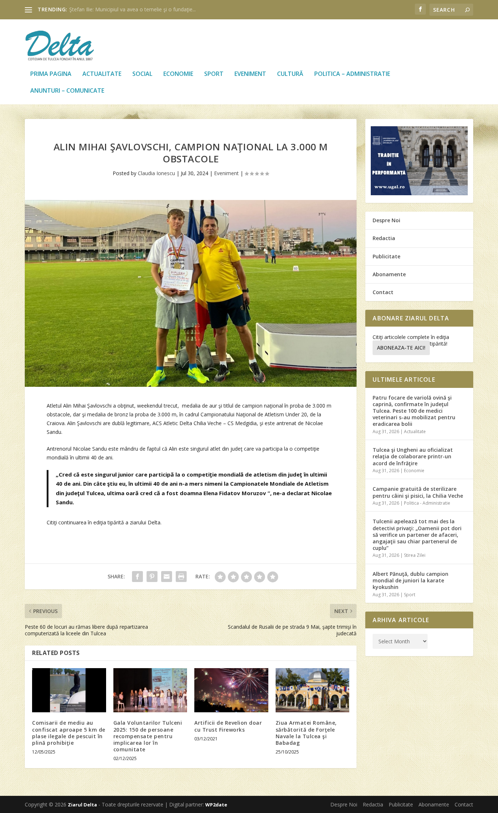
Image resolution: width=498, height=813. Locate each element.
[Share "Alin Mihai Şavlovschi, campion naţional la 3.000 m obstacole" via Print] (181, 576)
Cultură (290, 74)
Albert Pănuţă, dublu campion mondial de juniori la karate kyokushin (410, 580)
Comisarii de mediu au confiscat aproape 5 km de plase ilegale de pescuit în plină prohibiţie (68, 732)
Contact (383, 292)
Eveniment (250, 74)
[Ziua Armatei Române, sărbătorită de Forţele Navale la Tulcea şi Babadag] (313, 690)
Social (142, 74)
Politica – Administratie (352, 74)
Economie (178, 74)
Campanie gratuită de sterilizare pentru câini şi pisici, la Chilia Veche (418, 492)
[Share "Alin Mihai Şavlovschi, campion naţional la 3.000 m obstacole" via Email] (166, 576)
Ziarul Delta (82, 804)
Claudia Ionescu (156, 173)
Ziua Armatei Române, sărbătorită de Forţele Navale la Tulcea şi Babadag (306, 732)
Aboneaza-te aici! (401, 347)
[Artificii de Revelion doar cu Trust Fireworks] (231, 690)
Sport (213, 74)
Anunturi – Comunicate (67, 91)
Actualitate (101, 74)
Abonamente (389, 274)
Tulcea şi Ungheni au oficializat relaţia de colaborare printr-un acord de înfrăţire (413, 456)
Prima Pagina (50, 74)
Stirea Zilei (414, 555)
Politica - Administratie (427, 503)
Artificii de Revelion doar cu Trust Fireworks (228, 726)
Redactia (384, 238)
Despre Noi (386, 220)
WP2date (216, 804)
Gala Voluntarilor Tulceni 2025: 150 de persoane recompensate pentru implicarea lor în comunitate (147, 736)
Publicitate (386, 256)
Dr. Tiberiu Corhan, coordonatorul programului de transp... (137, 9)
